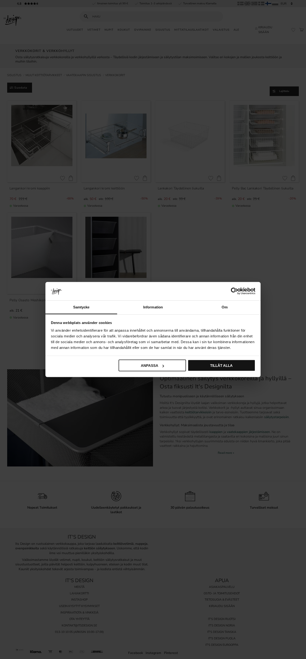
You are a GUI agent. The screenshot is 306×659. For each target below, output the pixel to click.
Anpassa (149, 366)
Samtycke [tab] (81, 307)
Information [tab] (153, 307)
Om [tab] (225, 307)
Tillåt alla (221, 366)
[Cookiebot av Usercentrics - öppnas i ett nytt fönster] (234, 291)
